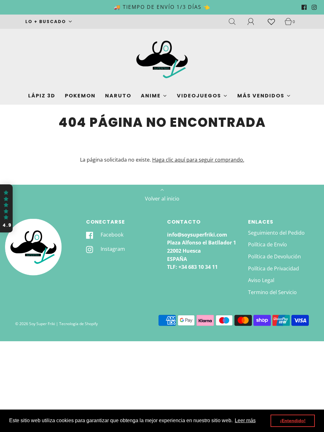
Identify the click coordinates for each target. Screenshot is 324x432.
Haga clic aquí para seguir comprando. (198, 159)
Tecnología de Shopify (78, 323)
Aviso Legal (261, 280)
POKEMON (80, 95)
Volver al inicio (162, 198)
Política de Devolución (274, 256)
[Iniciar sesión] (254, 21)
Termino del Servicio (272, 292)
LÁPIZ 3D (41, 95)
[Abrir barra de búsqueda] (236, 21)
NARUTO (118, 95)
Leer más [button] (245, 420)
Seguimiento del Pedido (276, 232)
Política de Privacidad (273, 268)
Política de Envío (267, 244)
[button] (6, 208)
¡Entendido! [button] (293, 420)
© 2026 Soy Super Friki (35, 323)
